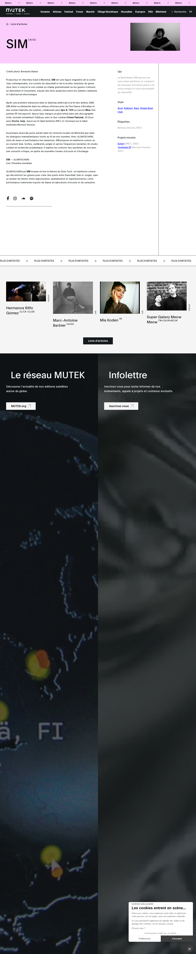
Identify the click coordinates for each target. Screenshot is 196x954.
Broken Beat (146, 108)
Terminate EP (124, 147)
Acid (120, 108)
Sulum (121, 143)
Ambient (128, 108)
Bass (136, 108)
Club (120, 111)
